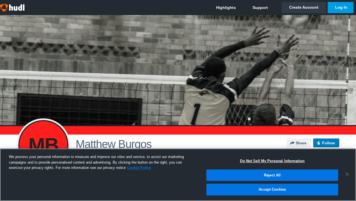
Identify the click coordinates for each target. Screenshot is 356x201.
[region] (178, 175)
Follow (328, 143)
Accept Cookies (272, 189)
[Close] (347, 174)
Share (301, 143)
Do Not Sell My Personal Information (272, 161)
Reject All (272, 175)
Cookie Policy (139, 168)
